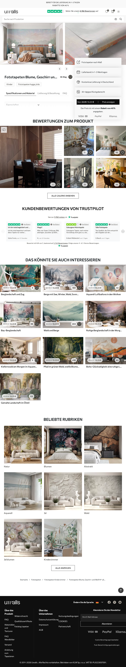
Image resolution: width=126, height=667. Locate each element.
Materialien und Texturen (10, 627)
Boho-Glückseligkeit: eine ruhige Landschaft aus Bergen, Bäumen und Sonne (104, 366)
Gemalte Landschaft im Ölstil (15, 402)
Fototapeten (36, 580)
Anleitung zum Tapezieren (9, 653)
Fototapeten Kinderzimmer (55, 580)
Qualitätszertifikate (23, 621)
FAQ (6, 619)
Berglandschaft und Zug (12, 294)
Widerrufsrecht (21, 616)
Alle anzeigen (63, 568)
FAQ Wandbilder (10, 638)
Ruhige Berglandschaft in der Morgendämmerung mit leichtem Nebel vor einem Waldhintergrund (104, 330)
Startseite (24, 580)
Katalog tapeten (22, 626)
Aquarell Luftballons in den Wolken (103, 294)
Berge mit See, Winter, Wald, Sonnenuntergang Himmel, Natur (62, 294)
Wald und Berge (51, 330)
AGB (41, 630)
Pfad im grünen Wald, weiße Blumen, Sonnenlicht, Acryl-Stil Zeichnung (62, 366)
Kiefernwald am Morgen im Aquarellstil (19, 366)
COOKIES (63, 621)
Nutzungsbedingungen (69, 616)
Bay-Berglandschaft (11, 330)
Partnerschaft (65, 626)
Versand (8, 644)
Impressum (43, 624)
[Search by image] (116, 19)
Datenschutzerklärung (49, 619)
